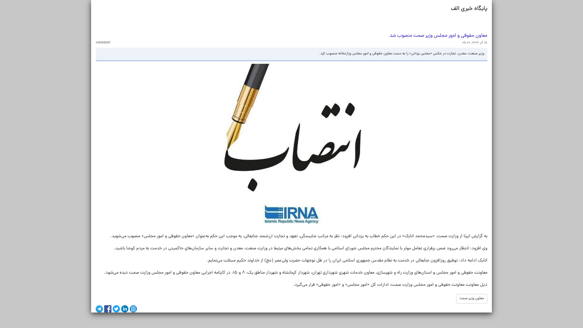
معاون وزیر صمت (471, 298)
